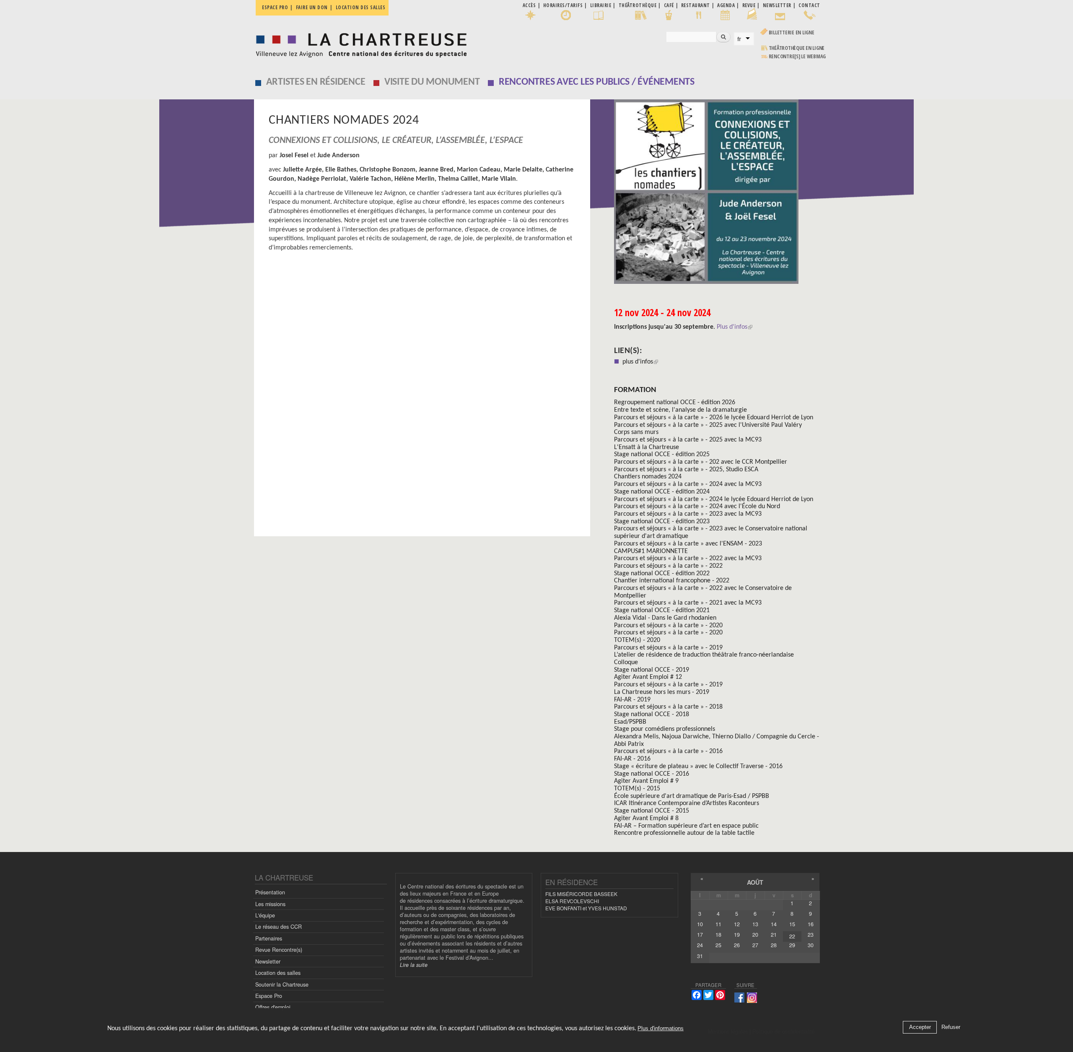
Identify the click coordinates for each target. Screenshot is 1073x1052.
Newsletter (267, 961)
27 (755, 945)
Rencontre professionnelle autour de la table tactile (684, 833)
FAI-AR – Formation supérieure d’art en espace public (686, 826)
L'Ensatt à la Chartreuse (646, 447)
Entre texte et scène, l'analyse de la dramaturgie (680, 410)
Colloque (626, 662)
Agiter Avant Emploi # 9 (646, 781)
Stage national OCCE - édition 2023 (662, 521)
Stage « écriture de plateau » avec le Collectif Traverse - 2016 (698, 766)
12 (737, 924)
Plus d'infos (732, 327)
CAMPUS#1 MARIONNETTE (651, 551)
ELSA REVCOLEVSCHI (572, 900)
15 (792, 924)
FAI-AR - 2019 (632, 699)
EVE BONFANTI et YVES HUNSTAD (586, 908)
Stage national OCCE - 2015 (651, 811)
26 (737, 945)
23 (811, 934)
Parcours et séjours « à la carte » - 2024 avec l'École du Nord (697, 506)
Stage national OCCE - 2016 (651, 774)
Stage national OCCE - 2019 (651, 670)
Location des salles (361, 7)
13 (755, 924)
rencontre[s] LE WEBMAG (797, 56)
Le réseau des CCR (278, 926)
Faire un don (312, 7)
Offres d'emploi (272, 1007)
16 (811, 924)
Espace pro (275, 7)
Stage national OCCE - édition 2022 (662, 573)
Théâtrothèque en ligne (797, 48)
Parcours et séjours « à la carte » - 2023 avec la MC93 (688, 514)
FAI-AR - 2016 (632, 759)
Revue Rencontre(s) (278, 949)
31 (700, 956)
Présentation (270, 892)
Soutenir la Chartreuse (281, 984)
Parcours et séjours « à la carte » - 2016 (668, 751)
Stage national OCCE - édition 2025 (662, 454)
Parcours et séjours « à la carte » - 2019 (668, 647)
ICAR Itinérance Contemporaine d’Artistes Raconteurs (686, 803)
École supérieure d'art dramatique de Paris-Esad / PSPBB (691, 796)
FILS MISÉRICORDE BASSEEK (581, 893)
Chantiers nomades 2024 (648, 476)
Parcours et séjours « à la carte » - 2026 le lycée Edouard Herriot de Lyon (713, 417)
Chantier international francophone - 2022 (671, 580)
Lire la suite (414, 965)
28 (774, 945)
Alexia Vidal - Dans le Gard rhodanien (665, 618)
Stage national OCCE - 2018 (651, 714)
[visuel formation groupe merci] (717, 194)
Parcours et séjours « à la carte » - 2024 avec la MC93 (688, 484)
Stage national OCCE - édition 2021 (662, 610)
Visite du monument (432, 82)
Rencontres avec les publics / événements (597, 82)
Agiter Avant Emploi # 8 (646, 818)
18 (718, 934)
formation (635, 390)
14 (774, 924)
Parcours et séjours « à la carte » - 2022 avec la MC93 (688, 558)
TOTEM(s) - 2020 (637, 640)
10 (700, 924)
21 (774, 934)
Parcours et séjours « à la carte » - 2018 (668, 707)
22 (792, 936)
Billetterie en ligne (791, 32)
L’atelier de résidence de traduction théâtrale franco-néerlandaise (704, 655)
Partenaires (268, 938)
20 (755, 934)
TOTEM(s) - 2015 (637, 788)
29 (792, 945)
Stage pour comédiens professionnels (664, 729)
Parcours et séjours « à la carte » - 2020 (668, 625)
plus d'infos (640, 361)
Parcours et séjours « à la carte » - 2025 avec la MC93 (688, 439)
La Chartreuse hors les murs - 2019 (661, 692)
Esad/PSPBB (630, 722)
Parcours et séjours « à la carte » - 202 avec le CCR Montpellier (700, 462)
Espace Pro (268, 996)
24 (700, 945)
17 (700, 934)
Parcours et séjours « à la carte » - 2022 (668, 566)
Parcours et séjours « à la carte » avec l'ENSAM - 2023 (688, 543)
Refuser (950, 1027)
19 (737, 934)
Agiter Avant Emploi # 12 (648, 677)
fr (739, 39)
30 (811, 945)
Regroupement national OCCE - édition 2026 (674, 402)
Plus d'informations (661, 1029)
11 (718, 924)
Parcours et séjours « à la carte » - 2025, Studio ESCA (686, 469)
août (755, 882)
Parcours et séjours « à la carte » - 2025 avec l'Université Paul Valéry (708, 425)
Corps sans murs (636, 432)
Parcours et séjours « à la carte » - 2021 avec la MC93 (688, 603)
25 (718, 945)
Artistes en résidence (315, 82)
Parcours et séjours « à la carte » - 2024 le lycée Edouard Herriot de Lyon (713, 499)
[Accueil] (359, 43)
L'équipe (265, 915)
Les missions (270, 904)
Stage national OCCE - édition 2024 (662, 491)
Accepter (920, 1027)
